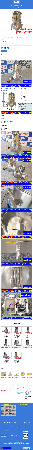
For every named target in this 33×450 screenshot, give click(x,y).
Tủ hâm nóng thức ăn (11, 388)
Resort (1, 389)
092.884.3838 (7, 447)
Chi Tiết (6, 337)
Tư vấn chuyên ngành (16, 5)
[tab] (4, 51)
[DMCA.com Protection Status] (25, 431)
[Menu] (1, 3)
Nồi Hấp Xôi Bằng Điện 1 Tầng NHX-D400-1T (5, 335)
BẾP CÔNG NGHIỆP (27, 393)
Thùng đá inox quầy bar (4, 392)
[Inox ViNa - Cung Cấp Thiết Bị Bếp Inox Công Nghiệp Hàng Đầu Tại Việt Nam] (16, 2)
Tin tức (12, 5)
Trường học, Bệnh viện (3, 387)
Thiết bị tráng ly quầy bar (4, 393)
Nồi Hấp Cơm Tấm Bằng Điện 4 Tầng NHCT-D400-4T (5, 348)
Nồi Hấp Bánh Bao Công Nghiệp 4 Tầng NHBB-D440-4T (27, 348)
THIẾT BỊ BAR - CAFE (3, 390)
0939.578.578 (16, 6)
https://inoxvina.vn (5, 431)
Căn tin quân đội (3, 388)
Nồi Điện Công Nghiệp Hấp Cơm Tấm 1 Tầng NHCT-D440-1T (5, 360)
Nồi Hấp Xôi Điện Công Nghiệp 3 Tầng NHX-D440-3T (16, 360)
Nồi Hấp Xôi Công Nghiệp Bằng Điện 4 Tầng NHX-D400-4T (27, 335)
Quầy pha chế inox (3, 391)
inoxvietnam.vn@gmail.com (16, 7)
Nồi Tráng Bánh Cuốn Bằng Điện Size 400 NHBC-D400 (16, 348)
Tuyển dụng (20, 5)
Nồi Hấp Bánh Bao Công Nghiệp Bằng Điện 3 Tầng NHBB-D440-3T (16, 335)
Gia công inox (18, 389)
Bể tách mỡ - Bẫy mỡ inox (12, 387)
